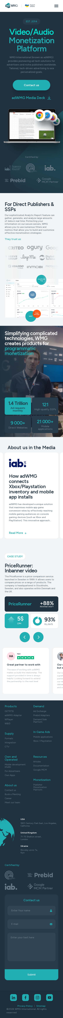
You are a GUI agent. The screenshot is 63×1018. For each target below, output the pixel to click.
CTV (7, 747)
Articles (37, 761)
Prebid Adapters (41, 715)
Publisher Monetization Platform (40, 787)
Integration (10, 742)
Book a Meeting (13, 794)
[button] (25, 637)
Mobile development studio (15, 765)
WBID (7, 723)
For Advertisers (12, 771)
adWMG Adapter (13, 715)
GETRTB (9, 711)
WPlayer (9, 719)
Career (8, 798)
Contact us (10, 790)
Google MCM (40, 770)
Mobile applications (43, 737)
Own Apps (10, 775)
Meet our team (12, 802)
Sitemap (41, 1006)
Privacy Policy (25, 1006)
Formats (9, 738)
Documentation (41, 766)
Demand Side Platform (40, 720)
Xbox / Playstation (42, 741)
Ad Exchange (39, 711)
